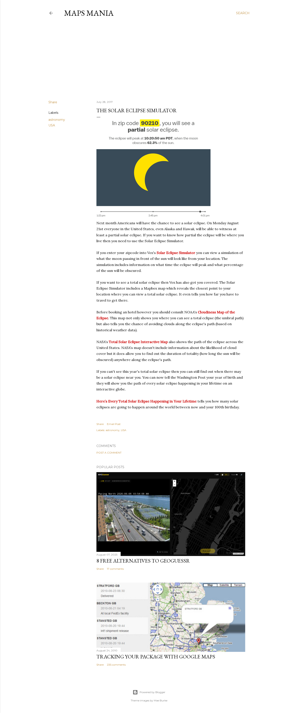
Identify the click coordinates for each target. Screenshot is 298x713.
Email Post (114, 424)
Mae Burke (160, 700)
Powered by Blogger (152, 692)
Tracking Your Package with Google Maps (155, 656)
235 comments (116, 664)
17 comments (115, 568)
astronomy (56, 120)
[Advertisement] (149, 58)
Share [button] (52, 102)
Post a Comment (109, 452)
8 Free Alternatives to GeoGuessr (143, 560)
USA (51, 125)
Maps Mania (89, 13)
